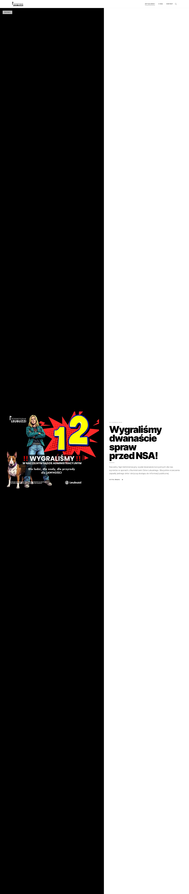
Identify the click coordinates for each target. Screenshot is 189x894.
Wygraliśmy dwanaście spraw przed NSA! (135, 442)
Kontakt (169, 4)
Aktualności (150, 4)
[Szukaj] (176, 4)
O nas (160, 4)
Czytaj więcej (114, 479)
